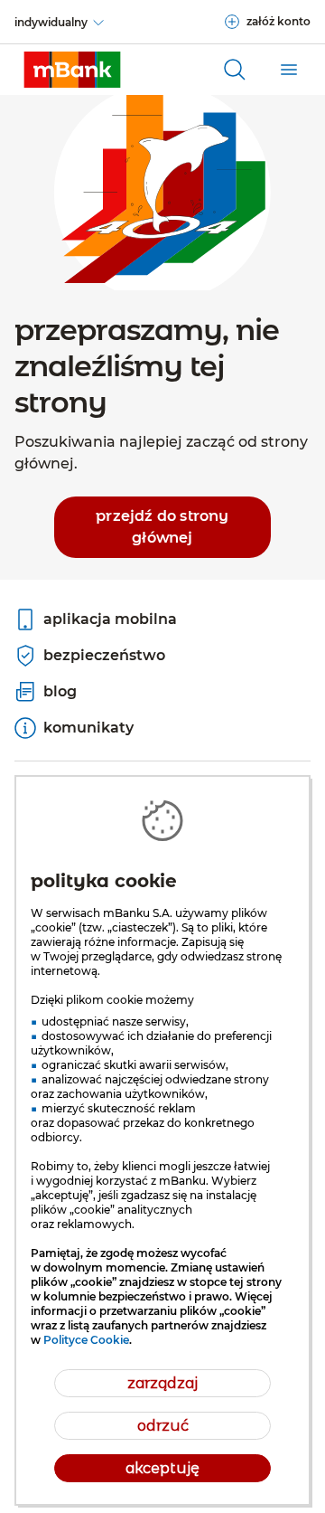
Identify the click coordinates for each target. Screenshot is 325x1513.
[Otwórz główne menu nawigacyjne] (289, 69)
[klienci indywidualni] (72, 70)
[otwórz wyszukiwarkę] (234, 69)
